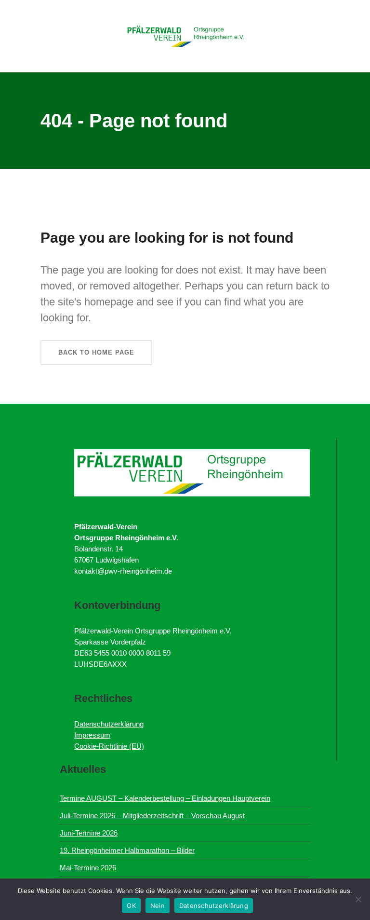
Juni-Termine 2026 (89, 833)
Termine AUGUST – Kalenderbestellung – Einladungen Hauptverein (165, 798)
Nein (157, 905)
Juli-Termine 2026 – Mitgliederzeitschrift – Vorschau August (152, 815)
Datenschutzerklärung (109, 724)
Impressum (92, 735)
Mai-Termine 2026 (88, 868)
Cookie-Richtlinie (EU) (109, 746)
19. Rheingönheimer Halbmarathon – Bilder (127, 850)
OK (131, 905)
